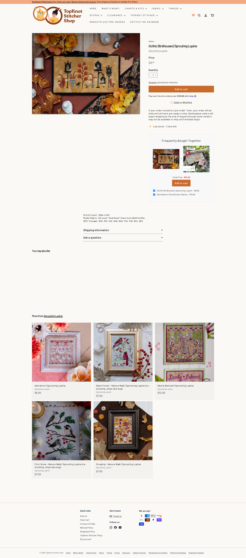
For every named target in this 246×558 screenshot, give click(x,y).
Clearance (115, 15)
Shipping (152, 82)
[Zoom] (86, 73)
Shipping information (96, 230)
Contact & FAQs (87, 523)
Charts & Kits (135, 8)
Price (151, 57)
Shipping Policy (87, 531)
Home (93, 8)
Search (83, 516)
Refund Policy (87, 527)
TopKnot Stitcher (143, 15)
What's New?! (111, 8)
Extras (95, 15)
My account (85, 539)
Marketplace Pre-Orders (107, 22)
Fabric (157, 8)
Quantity (153, 69)
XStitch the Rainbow (144, 22)
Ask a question (92, 237)
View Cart (84, 520)
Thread (174, 8)
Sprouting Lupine (158, 50)
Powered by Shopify (196, 553)
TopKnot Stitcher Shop (91, 535)
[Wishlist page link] (193, 15)
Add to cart (181, 183)
